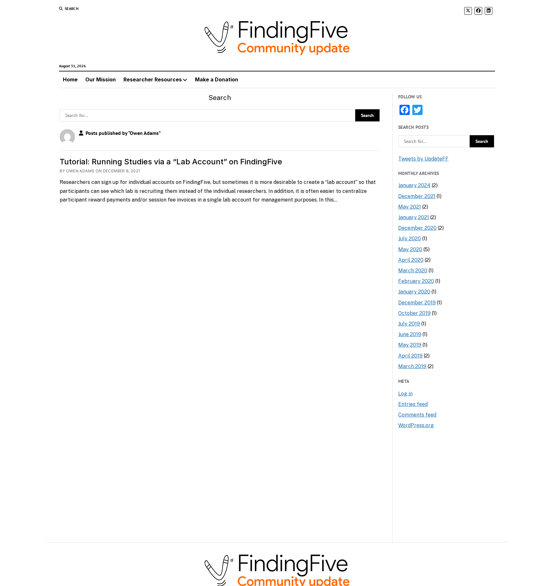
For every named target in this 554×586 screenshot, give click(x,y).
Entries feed (413, 404)
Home (70, 79)
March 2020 (412, 271)
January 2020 (414, 292)
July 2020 (409, 238)
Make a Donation (216, 79)
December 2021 (416, 196)
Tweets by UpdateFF (423, 159)
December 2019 (417, 303)
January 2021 (413, 217)
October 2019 (414, 313)
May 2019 (409, 345)
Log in (405, 394)
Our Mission (100, 79)
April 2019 (410, 356)
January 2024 (414, 185)
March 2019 (412, 366)
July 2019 (409, 324)
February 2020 (416, 281)
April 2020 (411, 260)
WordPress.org (416, 425)
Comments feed (417, 415)
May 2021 (409, 207)
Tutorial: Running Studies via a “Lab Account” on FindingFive (171, 161)
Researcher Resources (152, 79)
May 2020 (410, 249)
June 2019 (409, 334)
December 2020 (417, 228)
